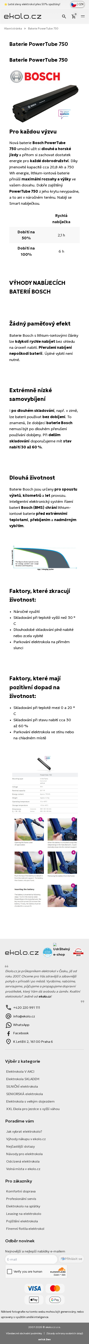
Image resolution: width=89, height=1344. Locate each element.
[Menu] (82, 16)
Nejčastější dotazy (20, 1146)
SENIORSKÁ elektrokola (24, 1094)
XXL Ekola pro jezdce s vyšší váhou (33, 1109)
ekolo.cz (44, 996)
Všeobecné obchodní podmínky (24, 1333)
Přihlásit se (73, 1259)
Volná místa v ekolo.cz (23, 1169)
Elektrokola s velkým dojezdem (30, 1101)
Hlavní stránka (13, 28)
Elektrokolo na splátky (23, 1206)
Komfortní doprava (21, 1191)
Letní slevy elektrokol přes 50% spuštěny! (34, 4)
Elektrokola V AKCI (20, 1071)
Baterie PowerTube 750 (43, 28)
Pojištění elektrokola (22, 1221)
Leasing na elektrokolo (23, 1214)
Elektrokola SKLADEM (22, 1079)
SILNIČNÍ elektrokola (22, 1086)
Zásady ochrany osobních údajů (64, 1333)
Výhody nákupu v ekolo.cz (26, 1139)
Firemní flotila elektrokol (25, 1228)
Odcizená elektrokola (23, 1161)
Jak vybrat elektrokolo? (24, 1131)
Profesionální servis (21, 1199)
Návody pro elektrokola (24, 1154)
